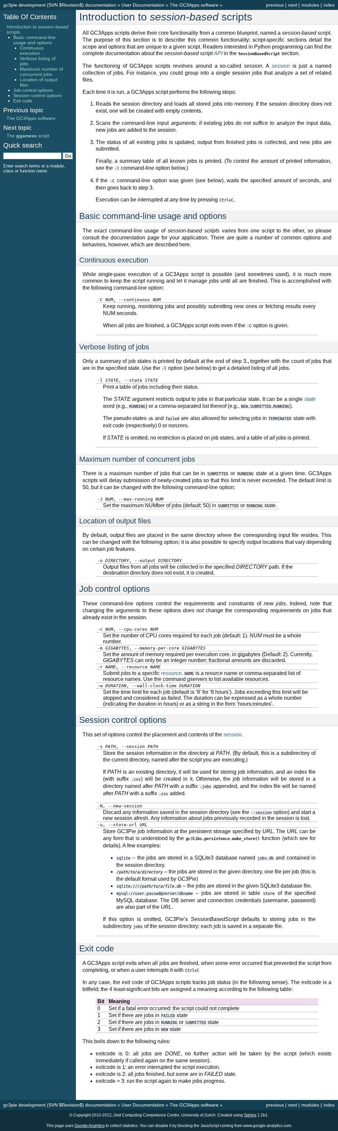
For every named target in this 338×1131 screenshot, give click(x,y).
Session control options (37, 95)
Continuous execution (32, 50)
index (329, 5)
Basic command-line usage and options (34, 40)
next (292, 5)
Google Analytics (90, 1125)
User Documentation (142, 5)
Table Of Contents (29, 16)
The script (28, 135)
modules (310, 5)
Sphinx (250, 1115)
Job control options (33, 90)
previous (275, 5)
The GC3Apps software (194, 5)
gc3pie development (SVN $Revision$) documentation (59, 5)
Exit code (22, 100)
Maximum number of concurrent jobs (41, 71)
